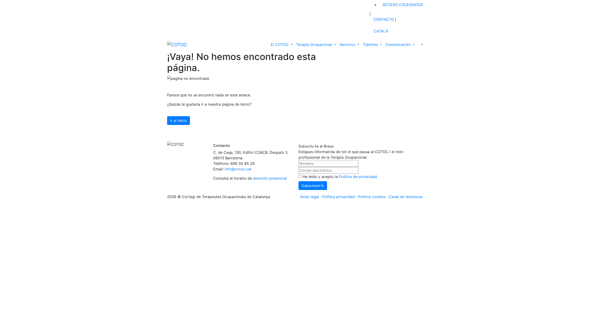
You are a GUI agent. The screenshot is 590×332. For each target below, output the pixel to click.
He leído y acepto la (339, 176)
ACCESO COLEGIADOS (402, 4)
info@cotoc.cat (238, 169)
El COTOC (280, 44)
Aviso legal (309, 196)
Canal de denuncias (406, 196)
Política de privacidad (358, 176)
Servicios (348, 44)
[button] (419, 44)
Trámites (371, 44)
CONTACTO (383, 19)
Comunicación (399, 44)
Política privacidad (338, 196)
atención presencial (270, 178)
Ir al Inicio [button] (178, 120)
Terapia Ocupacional (314, 44)
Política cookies (372, 196)
